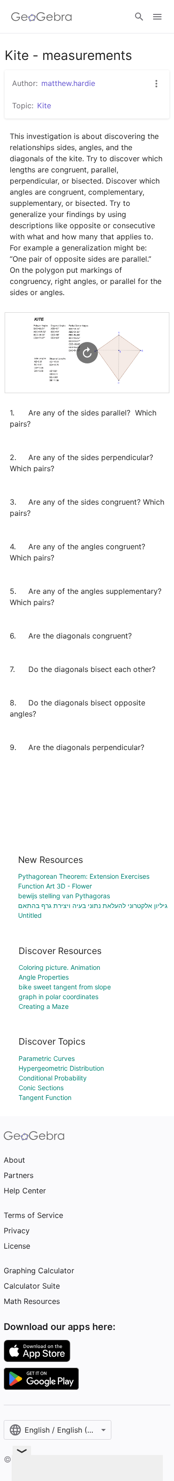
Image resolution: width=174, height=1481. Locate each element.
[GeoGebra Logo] (41, 16)
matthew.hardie (68, 83)
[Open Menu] (157, 16)
